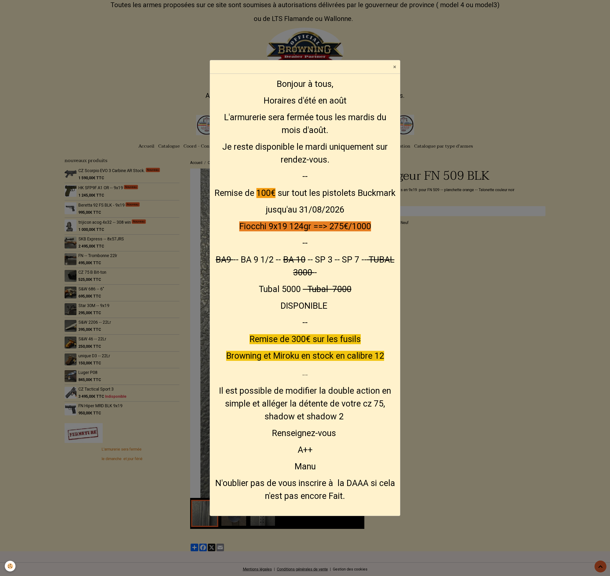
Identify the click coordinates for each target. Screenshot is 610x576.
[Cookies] (10, 566)
